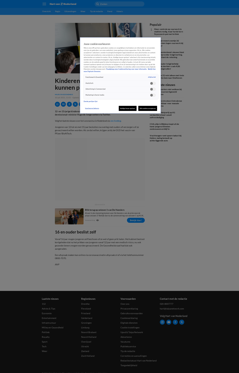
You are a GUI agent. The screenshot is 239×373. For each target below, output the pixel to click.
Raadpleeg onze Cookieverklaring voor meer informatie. (126, 69)
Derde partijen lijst (90, 101)
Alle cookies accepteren (148, 108)
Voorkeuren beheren (92, 108)
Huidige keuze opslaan (127, 108)
